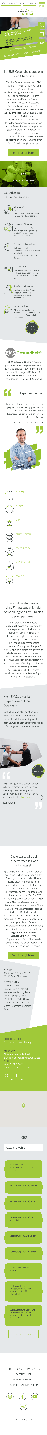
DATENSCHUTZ (23, 1374)
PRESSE (19, 1369)
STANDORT (36, 51)
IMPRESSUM (33, 1369)
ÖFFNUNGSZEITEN (12, 55)
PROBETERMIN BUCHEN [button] (11, 3)
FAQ (9, 1369)
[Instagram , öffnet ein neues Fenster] (8, 1079)
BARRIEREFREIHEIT (23, 1379)
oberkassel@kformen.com (17, 1067)
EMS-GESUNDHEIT (17, 49)
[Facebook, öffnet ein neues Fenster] (18, 1079)
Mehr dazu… (27, 797)
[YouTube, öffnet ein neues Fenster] (36, 1401)
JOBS (26, 53)
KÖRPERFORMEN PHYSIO (22, 1385)
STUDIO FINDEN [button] (29, 3)
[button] (23, 1106)
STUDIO (32, 47)
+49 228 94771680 (13, 1064)
